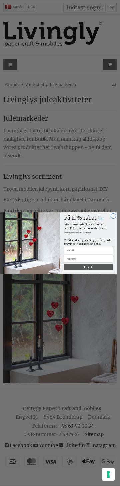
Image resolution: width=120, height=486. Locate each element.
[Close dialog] (113, 215)
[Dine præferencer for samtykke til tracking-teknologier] (108, 474)
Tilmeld (88, 267)
